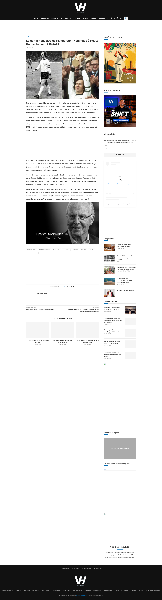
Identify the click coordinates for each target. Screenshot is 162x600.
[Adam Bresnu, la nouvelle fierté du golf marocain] (87, 330)
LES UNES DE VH (7, 591)
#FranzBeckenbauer (44, 249)
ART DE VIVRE (107, 591)
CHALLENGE (45, 591)
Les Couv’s (103, 18)
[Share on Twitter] (69, 287)
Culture (54, 18)
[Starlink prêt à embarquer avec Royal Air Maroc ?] (62, 330)
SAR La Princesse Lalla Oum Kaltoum (126, 291)
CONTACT (18, 591)
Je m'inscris (120, 154)
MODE (134, 591)
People (29, 253)
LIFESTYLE (118, 591)
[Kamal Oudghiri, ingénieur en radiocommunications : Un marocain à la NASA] (109, 270)
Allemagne (66, 249)
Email (105, 145)
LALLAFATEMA (56, 591)
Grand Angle (66, 18)
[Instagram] (118, 18)
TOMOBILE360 (77, 591)
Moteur (77, 18)
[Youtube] (120, 18)
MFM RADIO (66, 591)
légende (91, 249)
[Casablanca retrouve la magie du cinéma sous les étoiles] (130, 355)
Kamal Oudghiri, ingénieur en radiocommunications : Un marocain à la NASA (126, 269)
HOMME (141, 591)
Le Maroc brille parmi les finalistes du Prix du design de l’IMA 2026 (113, 320)
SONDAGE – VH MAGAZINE (93, 591)
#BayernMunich (31, 249)
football (83, 249)
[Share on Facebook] (67, 286)
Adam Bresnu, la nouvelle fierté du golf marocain (112, 342)
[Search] (126, 18)
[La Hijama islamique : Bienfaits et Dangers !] (109, 247)
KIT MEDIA (35, 591)
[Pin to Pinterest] (71, 286)
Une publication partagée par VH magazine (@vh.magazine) (123, 204)
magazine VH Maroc (82, 595)
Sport (85, 18)
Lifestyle (45, 18)
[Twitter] (114, 18)
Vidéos (93, 18)
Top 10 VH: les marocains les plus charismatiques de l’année (126, 257)
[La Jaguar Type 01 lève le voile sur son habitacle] (130, 310)
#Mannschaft (56, 249)
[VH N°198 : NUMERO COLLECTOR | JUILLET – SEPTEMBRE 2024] (109, 281)
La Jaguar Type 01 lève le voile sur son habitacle (112, 308)
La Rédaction (42, 293)
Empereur (75, 249)
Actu (36, 18)
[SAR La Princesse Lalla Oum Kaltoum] (109, 293)
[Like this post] (65, 286)
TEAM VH (27, 591)
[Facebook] (111, 18)
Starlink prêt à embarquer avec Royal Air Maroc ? (112, 331)
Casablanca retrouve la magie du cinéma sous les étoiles (112, 354)
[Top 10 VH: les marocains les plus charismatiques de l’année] (109, 259)
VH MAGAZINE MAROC (153, 591)
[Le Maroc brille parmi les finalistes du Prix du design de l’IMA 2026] (37, 330)
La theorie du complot (120, 448)
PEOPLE (126, 591)
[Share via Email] (73, 286)
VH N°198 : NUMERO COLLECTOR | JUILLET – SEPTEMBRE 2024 (125, 280)
